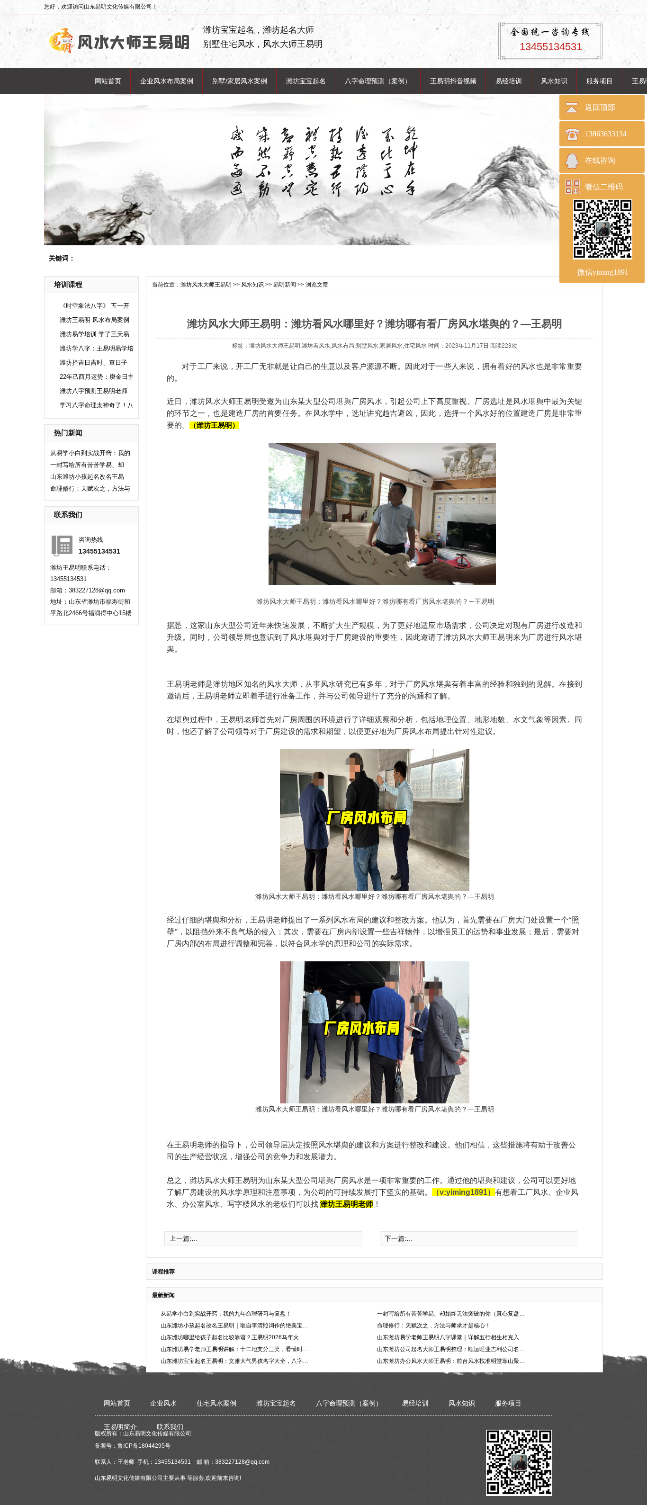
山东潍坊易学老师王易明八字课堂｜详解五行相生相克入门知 (451, 1337)
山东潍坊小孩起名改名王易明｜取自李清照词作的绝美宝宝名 (235, 1325)
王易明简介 (120, 1427)
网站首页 (108, 81)
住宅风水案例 (216, 1403)
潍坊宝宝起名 (306, 81)
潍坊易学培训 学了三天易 (94, 334)
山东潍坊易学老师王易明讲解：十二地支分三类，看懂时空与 (235, 1349)
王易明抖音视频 (453, 81)
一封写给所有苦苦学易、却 (87, 464)
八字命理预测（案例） (378, 81)
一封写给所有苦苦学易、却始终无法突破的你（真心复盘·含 (451, 1313)
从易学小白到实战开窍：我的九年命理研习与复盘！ (226, 1313)
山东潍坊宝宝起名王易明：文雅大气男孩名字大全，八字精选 (235, 1361)
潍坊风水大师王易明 (206, 284)
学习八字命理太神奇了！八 (97, 405)
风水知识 (554, 81)
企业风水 (163, 1403)
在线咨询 (600, 160)
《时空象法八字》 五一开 (94, 305)
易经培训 (508, 81)
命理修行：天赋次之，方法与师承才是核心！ (434, 1325)
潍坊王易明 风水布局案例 (94, 319)
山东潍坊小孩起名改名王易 (87, 476)
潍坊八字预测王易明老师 (93, 390)
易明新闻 (284, 284)
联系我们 (170, 1427)
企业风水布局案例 (166, 81)
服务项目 (599, 81)
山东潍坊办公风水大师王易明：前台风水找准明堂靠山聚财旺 (451, 1361)
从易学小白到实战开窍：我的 (90, 453)
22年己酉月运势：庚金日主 (97, 376)
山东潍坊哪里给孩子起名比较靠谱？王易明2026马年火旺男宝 (235, 1337)
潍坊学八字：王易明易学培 (97, 348)
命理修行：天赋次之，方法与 (90, 488)
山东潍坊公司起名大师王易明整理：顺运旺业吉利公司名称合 (451, 1349)
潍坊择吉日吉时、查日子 (93, 362)
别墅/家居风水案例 (239, 81)
